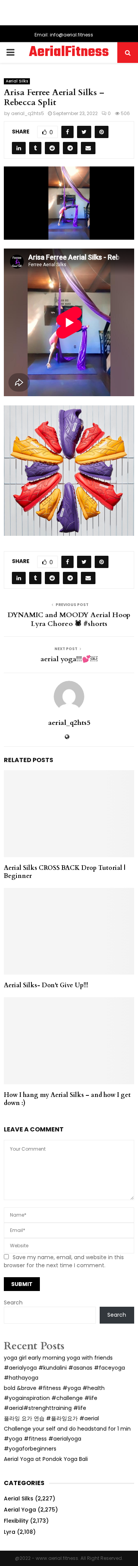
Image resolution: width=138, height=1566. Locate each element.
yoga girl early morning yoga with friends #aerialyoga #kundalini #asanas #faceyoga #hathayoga (64, 1368)
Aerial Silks (17, 81)
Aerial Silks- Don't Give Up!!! (46, 985)
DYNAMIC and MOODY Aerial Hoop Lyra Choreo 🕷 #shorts (69, 619)
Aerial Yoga (20, 1509)
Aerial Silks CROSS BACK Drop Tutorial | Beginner (64, 872)
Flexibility (16, 1521)
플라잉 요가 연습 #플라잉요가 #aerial (51, 1418)
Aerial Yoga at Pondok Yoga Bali (46, 1459)
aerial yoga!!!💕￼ (69, 659)
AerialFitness (69, 52)
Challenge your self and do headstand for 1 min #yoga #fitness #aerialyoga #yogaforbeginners (67, 1438)
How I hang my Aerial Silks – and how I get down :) (67, 1099)
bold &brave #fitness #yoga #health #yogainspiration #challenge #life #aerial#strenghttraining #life (54, 1398)
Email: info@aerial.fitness (63, 34)
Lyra (9, 1532)
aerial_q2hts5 (27, 113)
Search (13, 1302)
